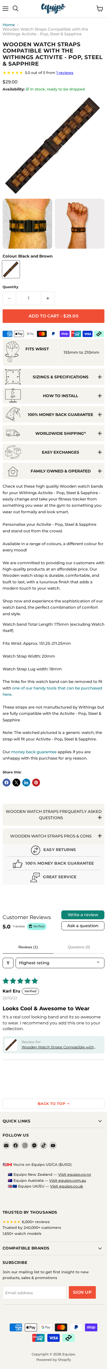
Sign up (82, 1292)
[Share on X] (16, 782)
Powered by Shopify (53, 1359)
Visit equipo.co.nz (74, 1174)
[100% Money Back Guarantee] (53, 864)
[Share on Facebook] (6, 782)
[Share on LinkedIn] (26, 782)
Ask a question (82, 925)
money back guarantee (34, 751)
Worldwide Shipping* (60, 433)
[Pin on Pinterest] (36, 782)
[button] (11, 1045)
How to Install (60, 395)
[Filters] (8, 963)
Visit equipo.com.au (67, 1180)
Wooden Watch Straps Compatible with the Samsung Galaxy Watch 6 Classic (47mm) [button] (58, 1047)
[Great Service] (53, 878)
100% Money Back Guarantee (60, 414)
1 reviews (64, 72)
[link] (53, 72)
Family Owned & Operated (61, 471)
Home (9, 24)
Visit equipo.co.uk (66, 1186)
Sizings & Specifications (61, 376)
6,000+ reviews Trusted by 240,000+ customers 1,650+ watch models (32, 1227)
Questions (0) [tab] (79, 947)
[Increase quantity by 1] (48, 298)
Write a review (83, 914)
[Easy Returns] (53, 851)
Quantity (10, 287)
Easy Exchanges (60, 452)
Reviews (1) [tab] (28, 947)
